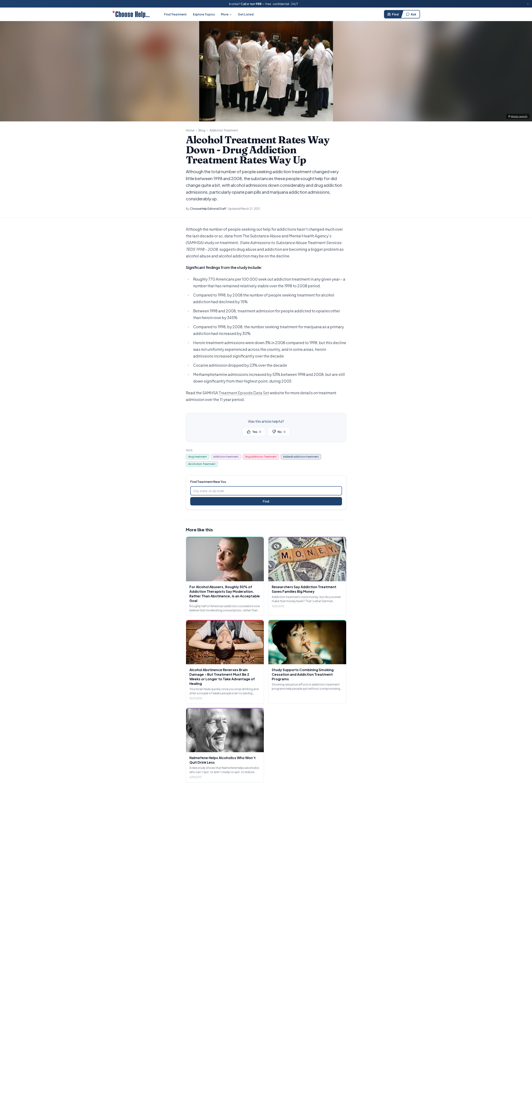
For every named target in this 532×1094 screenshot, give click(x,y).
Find (395, 14)
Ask (413, 14)
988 (259, 4)
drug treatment (197, 456)
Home (190, 130)
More (224, 14)
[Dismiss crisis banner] (528, 4)
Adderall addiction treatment (301, 456)
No (281, 432)
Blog (202, 130)
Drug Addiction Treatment (261, 456)
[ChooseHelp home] (130, 14)
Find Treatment (175, 14)
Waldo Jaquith (519, 116)
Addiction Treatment (223, 130)
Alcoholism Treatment (202, 464)
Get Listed (246, 14)
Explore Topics (204, 14)
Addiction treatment (226, 456)
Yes (256, 432)
